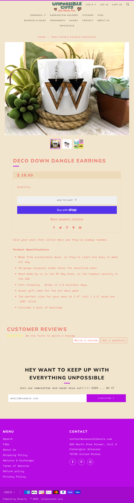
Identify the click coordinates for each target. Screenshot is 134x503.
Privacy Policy (14, 477)
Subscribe (104, 398)
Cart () (117, 4)
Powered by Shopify (14, 499)
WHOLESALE (67, 25)
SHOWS (73, 20)
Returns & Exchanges (18, 460)
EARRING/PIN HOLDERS (64, 15)
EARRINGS (37, 15)
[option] (67, 88)
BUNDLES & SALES (35, 20)
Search (8, 439)
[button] (55, 144)
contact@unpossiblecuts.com (90, 439)
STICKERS (88, 15)
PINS (101, 15)
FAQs (6, 444)
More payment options (67, 219)
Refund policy (13, 471)
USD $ (89, 4)
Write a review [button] (86, 340)
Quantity (23, 187)
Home (42, 37)
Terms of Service (16, 466)
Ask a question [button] (113, 340)
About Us (9, 450)
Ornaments (57, 20)
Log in (104, 4)
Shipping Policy (15, 455)
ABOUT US (103, 20)
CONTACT (87, 20)
